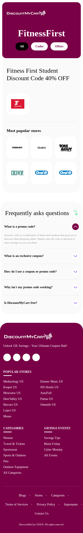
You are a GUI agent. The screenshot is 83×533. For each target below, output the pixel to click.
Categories (57, 495)
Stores (38, 495)
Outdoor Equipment (15, 467)
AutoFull (46, 393)
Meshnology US (13, 381)
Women (8, 438)
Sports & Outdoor (14, 455)
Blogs (22, 495)
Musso (7, 416)
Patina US (46, 399)
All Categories (12, 472)
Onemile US (48, 404)
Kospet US (10, 387)
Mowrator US (12, 393)
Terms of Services (16, 504)
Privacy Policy (46, 504)
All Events (50, 455)
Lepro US (9, 410)
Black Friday (52, 444)
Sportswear (10, 449)
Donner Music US (51, 381)
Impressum (71, 504)
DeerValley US (12, 399)
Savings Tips (52, 438)
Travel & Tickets (14, 444)
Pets (5, 461)
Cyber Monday (53, 449)
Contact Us (41, 513)
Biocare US (10, 404)
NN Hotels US (49, 387)
